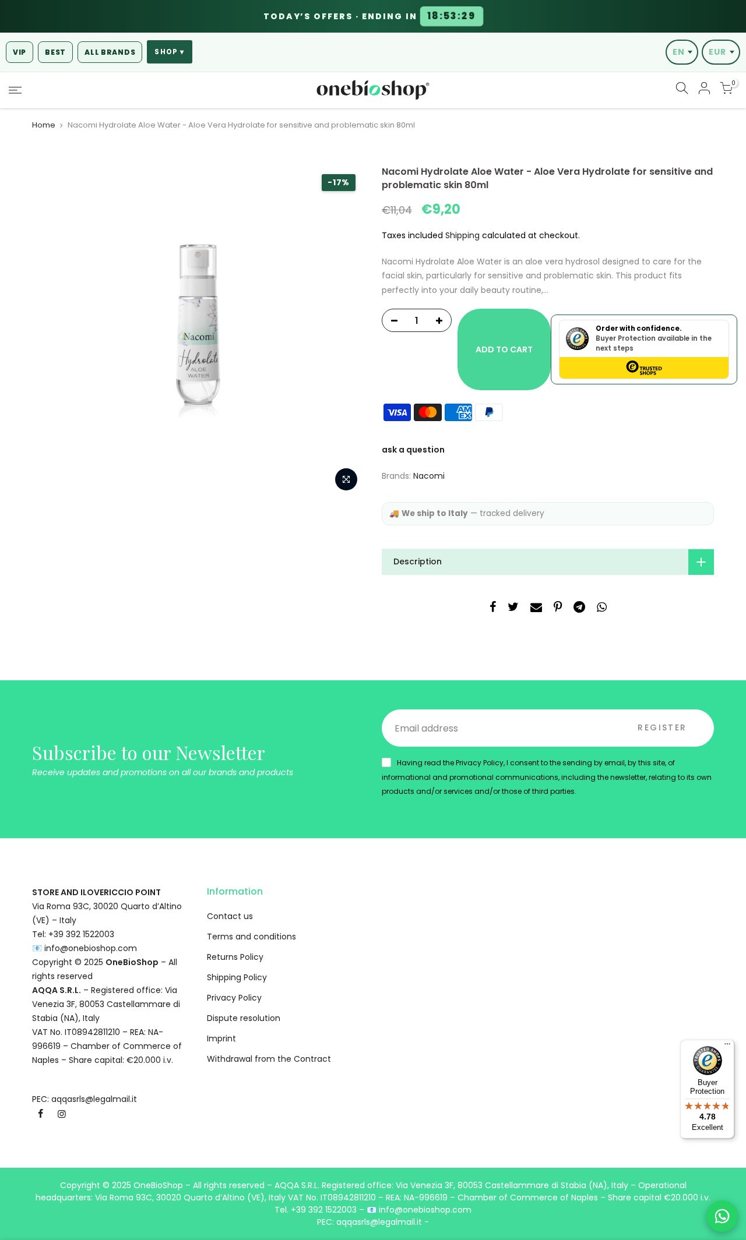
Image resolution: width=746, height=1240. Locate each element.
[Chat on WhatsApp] (722, 1216)
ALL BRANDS (110, 52)
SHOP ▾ (169, 51)
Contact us (230, 916)
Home (43, 125)
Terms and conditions (251, 936)
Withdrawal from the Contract (269, 1059)
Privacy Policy (234, 998)
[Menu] (727, 1047)
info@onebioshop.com (90, 948)
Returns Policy (235, 957)
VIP (19, 52)
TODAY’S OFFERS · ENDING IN (369, 16)
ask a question (413, 449)
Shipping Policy (237, 977)
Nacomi (429, 476)
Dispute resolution (243, 1018)
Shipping (462, 235)
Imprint (221, 1038)
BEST (55, 52)
